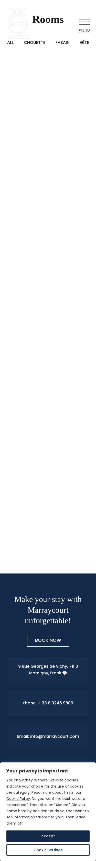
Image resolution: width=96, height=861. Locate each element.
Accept (48, 836)
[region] (48, 811)
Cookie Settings (48, 850)
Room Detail (18, 211)
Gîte (10, 142)
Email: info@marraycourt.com (48, 736)
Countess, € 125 (28, 467)
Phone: (30, 703)
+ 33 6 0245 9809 (55, 703)
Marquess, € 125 (29, 304)
